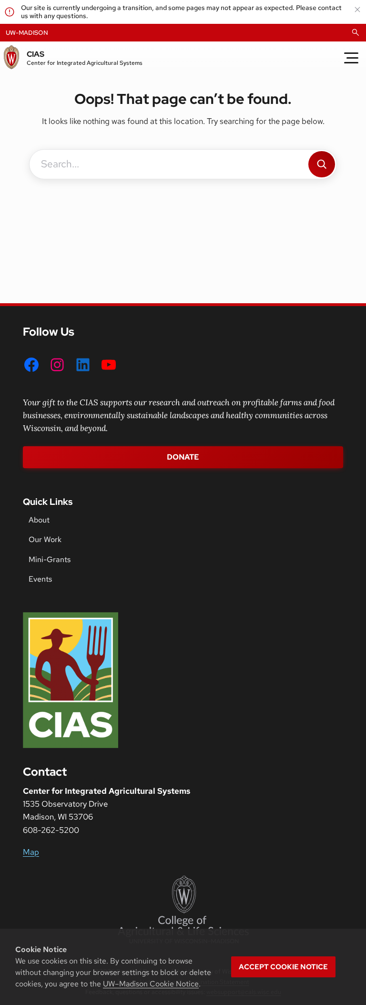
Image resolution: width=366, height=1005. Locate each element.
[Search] (321, 164)
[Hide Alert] (357, 9)
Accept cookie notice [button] (283, 967)
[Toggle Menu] (351, 58)
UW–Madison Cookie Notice (151, 984)
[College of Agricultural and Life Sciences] (183, 909)
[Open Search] (355, 32)
